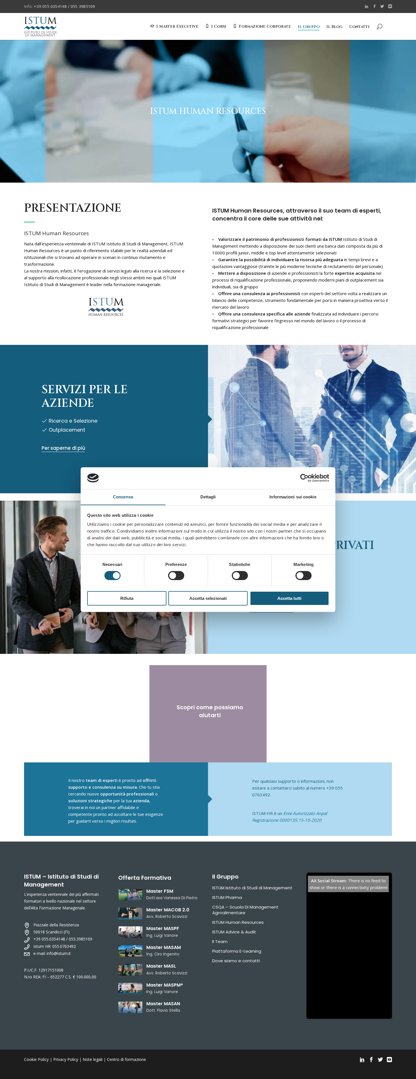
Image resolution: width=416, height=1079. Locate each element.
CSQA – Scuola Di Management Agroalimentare (245, 910)
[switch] (176, 575)
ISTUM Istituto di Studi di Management (252, 888)
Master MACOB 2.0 (167, 910)
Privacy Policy (65, 1059)
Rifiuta (126, 598)
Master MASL (161, 966)
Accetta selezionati (208, 598)
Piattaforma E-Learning (236, 951)
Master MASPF (162, 928)
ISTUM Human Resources (238, 922)
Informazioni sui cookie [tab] (292, 496)
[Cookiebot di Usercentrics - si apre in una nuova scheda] (304, 478)
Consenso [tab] (123, 496)
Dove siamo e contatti (236, 961)
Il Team (220, 941)
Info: (59, 6)
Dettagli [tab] (208, 496)
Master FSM (159, 891)
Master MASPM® (164, 985)
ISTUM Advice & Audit (234, 932)
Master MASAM (163, 947)
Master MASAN (163, 1003)
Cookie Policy (36, 1059)
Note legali (92, 1059)
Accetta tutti (289, 598)
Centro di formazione (126, 1059)
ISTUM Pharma (227, 897)
